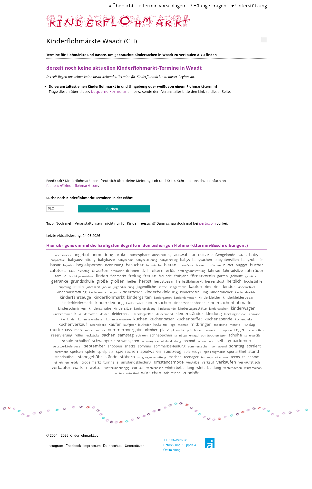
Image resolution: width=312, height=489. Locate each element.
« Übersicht (121, 5)
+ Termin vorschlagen (161, 5)
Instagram (55, 446)
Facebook (73, 446)
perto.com (207, 223)
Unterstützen (135, 446)
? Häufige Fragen (208, 5)
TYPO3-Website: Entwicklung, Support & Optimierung (179, 445)
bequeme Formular (109, 91)
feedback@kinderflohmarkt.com (72, 185)
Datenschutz (112, 446)
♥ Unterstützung (249, 5)
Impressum (92, 446)
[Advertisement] (156, 144)
